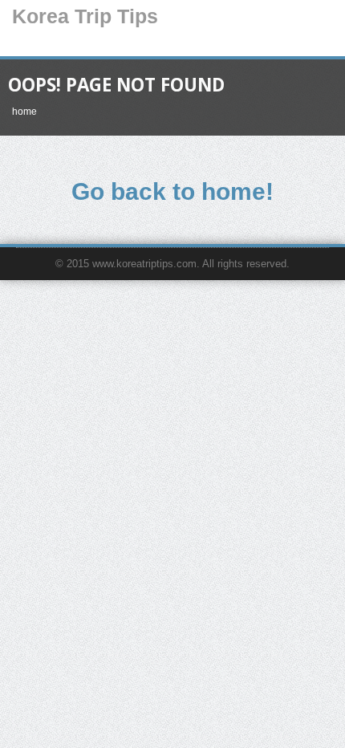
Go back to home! (172, 191)
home (24, 111)
